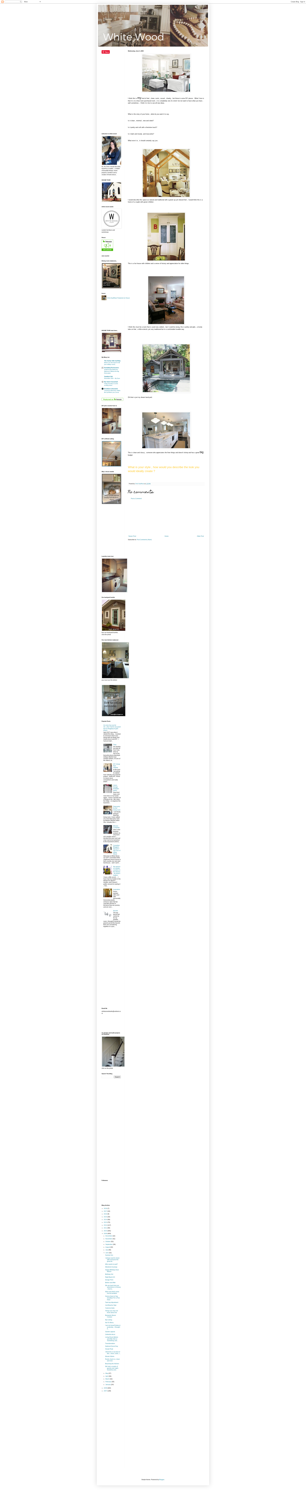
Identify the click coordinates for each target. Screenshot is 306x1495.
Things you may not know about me (111, 1311)
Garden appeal (110, 1332)
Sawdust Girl (108, 376)
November (109, 1239)
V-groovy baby (110, 1308)
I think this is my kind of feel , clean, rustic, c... (113, 1352)
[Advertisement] (166, 517)
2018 (105, 1208)
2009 (105, 1233)
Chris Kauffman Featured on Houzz (118, 298)
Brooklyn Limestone (111, 389)
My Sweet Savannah (111, 382)
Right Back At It (110, 1277)
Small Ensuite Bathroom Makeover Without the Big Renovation (111, 371)
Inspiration (116, 889)
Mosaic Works (109, 1356)
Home (167, 536)
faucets (115, 911)
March (107, 1379)
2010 (105, 1231)
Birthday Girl (109, 1274)
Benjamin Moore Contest (110, 1316)
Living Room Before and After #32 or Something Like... (111, 1338)
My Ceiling (108, 1320)
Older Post (200, 536)
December (109, 1236)
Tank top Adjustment (111, 1302)
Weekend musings (111, 1267)
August (107, 1247)
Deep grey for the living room (116, 808)
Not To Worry (109, 1322)
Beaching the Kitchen (112, 1364)
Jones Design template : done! (116, 787)
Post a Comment (136, 498)
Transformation (110, 1343)
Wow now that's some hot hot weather (112, 1292)
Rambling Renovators (111, 368)
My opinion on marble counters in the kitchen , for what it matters (116, 871)
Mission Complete (116, 826)
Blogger (161, 1479)
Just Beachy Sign (110, 1305)
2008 (105, 1388)
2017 (105, 1211)
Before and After (110, 1282)
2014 (105, 1219)
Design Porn (109, 1280)
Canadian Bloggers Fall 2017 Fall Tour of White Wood (116, 850)
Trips (114, 744)
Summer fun (109, 1255)
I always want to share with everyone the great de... (112, 1259)
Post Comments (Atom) (144, 539)
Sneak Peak (109, 1349)
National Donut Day (111, 1346)
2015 (105, 1217)
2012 (105, 1225)
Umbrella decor (110, 1334)
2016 (105, 1214)
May (107, 1373)
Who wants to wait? (111, 1264)
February (108, 1382)
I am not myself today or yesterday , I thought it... (112, 1327)
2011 (105, 1228)
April (107, 1376)
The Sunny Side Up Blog (112, 361)
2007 (105, 1391)
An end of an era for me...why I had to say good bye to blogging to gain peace (112, 727)
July (106, 1250)
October (108, 1241)
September (109, 1244)
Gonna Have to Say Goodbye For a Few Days (112, 1298)
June (107, 1253)
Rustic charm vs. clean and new (112, 1360)
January (108, 1384)
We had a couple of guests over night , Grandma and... (112, 1368)
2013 (105, 1222)
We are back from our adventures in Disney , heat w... (113, 1287)
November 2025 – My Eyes (112, 378)
